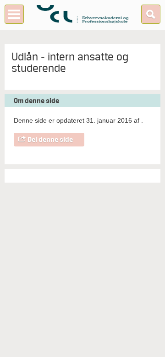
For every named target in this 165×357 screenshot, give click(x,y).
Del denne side (50, 139)
